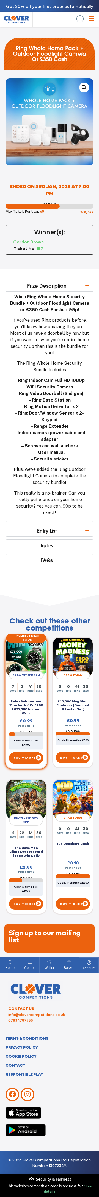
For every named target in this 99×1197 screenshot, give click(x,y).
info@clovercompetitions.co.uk (36, 1014)
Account (88, 968)
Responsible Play (24, 1074)
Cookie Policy (21, 1056)
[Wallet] (49, 962)
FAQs (47, 560)
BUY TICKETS (26, 759)
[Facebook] (12, 1094)
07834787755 (20, 1020)
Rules (47, 545)
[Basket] (69, 962)
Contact (15, 1065)
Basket (69, 968)
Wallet (49, 968)
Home (10, 968)
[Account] (89, 962)
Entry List (47, 530)
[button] (84, 87)
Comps (29, 968)
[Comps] (30, 962)
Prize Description (47, 285)
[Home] (10, 962)
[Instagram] (27, 1094)
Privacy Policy (22, 1047)
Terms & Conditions (27, 1038)
